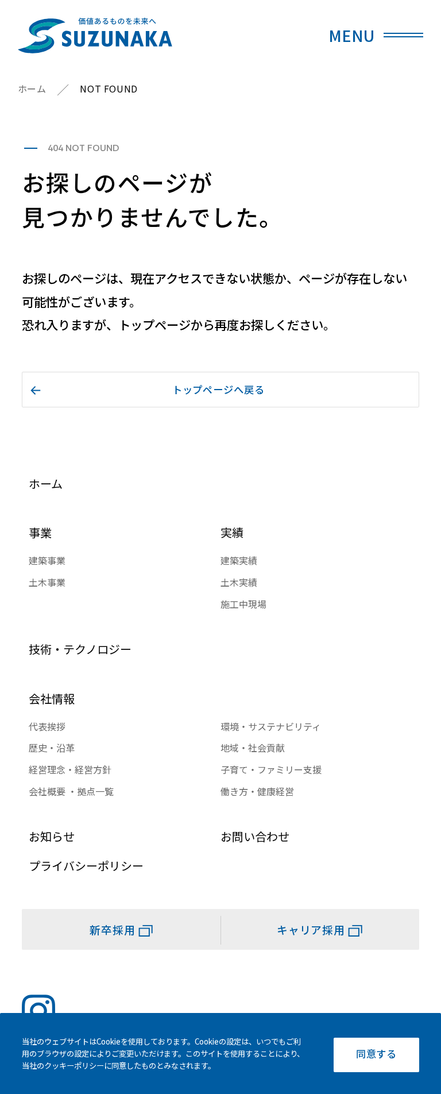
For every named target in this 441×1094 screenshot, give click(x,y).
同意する (376, 1053)
